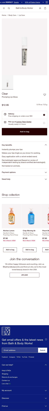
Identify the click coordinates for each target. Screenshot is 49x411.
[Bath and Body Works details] (46, 344)
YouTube (24, 362)
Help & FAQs (6, 376)
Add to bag (24, 132)
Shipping (5, 379)
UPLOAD (24, 275)
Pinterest (31, 362)
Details (12, 2)
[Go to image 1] (7, 82)
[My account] (40, 8)
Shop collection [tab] (11, 194)
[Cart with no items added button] (45, 8)
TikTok (19, 362)
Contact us (6, 385)
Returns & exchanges (9, 382)
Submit (42, 355)
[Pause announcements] (46, 2)
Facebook (5, 362)
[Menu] (4, 8)
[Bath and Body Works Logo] (24, 8)
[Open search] (9, 8)
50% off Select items (28, 2)
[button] (44, 94)
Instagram (12, 362)
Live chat (5, 389)
